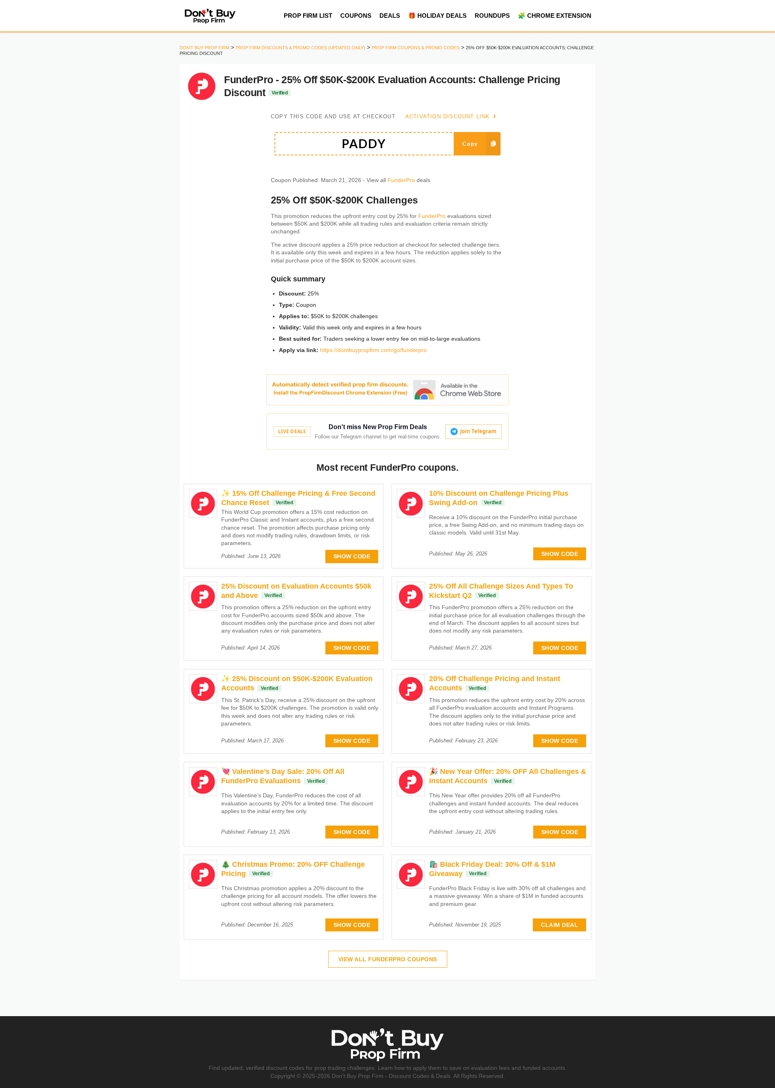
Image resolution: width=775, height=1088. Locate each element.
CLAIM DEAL (559, 925)
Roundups (492, 15)
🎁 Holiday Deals (437, 15)
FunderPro (401, 180)
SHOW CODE (352, 556)
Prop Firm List (308, 15)
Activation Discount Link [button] (448, 116)
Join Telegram (478, 431)
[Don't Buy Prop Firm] (210, 15)
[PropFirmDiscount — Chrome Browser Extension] (387, 389)
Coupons (355, 15)
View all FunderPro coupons (387, 959)
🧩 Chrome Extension (554, 15)
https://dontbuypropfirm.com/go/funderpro (373, 350)
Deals (389, 15)
